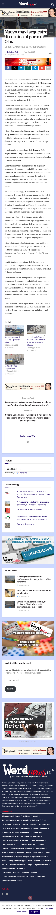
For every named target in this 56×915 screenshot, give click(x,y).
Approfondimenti (8, 820)
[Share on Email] (42, 68)
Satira (48, 852)
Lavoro (41, 844)
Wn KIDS (48, 860)
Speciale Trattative (39, 856)
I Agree (34, 911)
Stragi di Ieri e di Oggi (16, 860)
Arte (18, 820)
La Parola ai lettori (37, 840)
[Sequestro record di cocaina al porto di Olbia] (14, 330)
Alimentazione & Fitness (11, 816)
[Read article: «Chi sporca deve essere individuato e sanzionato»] (10, 593)
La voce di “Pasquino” (28, 844)
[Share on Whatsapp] (28, 68)
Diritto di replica (8, 828)
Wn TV (4, 864)
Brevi (44, 820)
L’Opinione (24, 840)
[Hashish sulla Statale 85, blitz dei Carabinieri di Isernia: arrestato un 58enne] (36, 330)
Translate (23, 472)
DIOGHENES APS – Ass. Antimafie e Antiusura (19, 872)
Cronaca (16, 824)
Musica (11, 852)
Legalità (5, 848)
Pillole (28, 852)
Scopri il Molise (7, 856)
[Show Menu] (3, 4)
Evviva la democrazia (25, 524)
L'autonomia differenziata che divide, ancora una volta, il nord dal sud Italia (32, 518)
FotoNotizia (44, 828)
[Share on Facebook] (8, 68)
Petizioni (20, 852)
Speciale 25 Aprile (22, 856)
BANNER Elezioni (8, 868)
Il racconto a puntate (22, 836)
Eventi (35, 828)
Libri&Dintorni (40, 848)
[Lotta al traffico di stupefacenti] (14, 359)
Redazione (41, 876)
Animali (35, 816)
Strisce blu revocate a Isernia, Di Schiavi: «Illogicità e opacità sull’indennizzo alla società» (31, 604)
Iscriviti (10, 689)
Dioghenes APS (44, 824)
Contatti (20, 868)
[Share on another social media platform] (48, 68)
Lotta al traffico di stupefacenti (12, 367)
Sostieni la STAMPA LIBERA (12, 880)
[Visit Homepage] (28, 4)
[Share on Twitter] (14, 68)
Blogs (30, 864)
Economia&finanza (23, 828)
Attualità (26, 820)
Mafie (4, 852)
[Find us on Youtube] (7, 894)
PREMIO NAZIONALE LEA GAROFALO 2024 (18, 876)
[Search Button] (52, 4)
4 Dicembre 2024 (28, 52)
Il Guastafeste (7, 836)
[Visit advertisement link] (28, 12)
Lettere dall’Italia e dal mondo (21, 848)
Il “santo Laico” (37, 832)
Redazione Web (12, 52)
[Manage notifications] (30, 898)
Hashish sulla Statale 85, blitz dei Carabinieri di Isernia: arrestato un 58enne (36, 341)
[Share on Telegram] (35, 68)
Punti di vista (38, 852)
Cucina (25, 824)
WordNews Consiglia (17, 864)
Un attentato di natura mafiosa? (30, 509)
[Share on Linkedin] (21, 68)
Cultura (33, 824)
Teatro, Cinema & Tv (34, 860)
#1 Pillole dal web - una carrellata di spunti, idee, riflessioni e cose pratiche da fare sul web (33, 494)
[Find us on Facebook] (2, 894)
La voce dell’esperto (9, 844)
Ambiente (26, 816)
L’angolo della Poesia (10, 840)
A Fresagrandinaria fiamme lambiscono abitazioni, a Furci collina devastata (33, 503)
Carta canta (6, 824)
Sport (4, 860)
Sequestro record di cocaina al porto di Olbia (12, 340)
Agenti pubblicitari (41, 864)
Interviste (36, 836)
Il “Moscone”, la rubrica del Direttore (15, 832)
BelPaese (35, 820)
